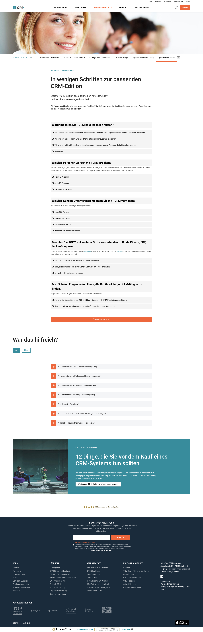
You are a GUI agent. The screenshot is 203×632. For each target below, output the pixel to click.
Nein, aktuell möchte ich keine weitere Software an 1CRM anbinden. (82, 267)
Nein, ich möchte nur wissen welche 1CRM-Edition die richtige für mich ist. (85, 306)
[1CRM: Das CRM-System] (19, 8)
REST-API (87, 251)
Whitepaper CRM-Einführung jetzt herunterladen (98, 484)
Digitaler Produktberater (166, 58)
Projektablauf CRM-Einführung (143, 58)
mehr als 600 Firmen (63, 224)
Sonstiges (59, 151)
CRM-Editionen (79, 58)
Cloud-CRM (67, 58)
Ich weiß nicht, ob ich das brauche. (69, 273)
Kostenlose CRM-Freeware (49, 58)
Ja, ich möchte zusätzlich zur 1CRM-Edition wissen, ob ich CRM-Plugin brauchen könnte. (91, 300)
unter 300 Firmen (62, 212)
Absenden (121, 537)
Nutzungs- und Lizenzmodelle (99, 58)
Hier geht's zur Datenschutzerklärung (85, 542)
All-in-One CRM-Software (170, 563)
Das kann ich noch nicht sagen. (67, 231)
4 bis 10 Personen (62, 183)
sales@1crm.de (173, 572)
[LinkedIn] (161, 576)
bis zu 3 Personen (62, 177)
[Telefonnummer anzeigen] (179, 569)
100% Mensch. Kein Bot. (101, 550)
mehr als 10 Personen (63, 189)
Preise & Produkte (22, 58)
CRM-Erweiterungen (121, 58)
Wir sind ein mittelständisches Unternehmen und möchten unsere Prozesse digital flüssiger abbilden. (96, 145)
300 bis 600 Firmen (62, 218)
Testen (185, 7)
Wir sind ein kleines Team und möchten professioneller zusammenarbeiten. (86, 139)
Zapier (119, 251)
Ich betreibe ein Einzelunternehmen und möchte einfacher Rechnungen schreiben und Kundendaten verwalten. (100, 133)
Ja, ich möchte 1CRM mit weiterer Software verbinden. (77, 260)
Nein (26, 350)
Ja (16, 350)
